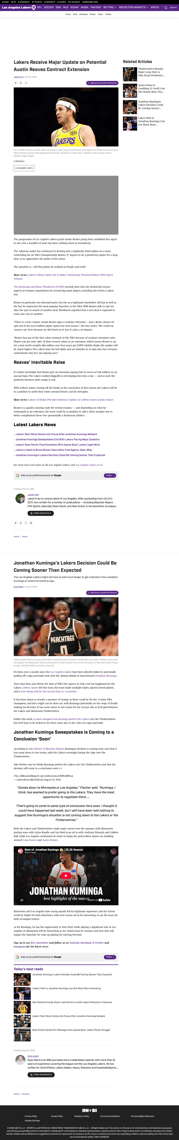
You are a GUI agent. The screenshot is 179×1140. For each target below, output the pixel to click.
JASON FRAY (33, 495)
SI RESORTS (49, 2)
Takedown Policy (81, 1116)
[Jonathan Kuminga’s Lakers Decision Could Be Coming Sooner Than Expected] (144, 107)
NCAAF (74, 7)
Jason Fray (19, 77)
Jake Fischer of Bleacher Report (46, 748)
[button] (110, 7)
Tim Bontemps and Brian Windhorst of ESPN (39, 286)
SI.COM (5, 2)
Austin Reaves (49, 840)
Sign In (173, 8)
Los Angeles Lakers (24, 168)
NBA (58, 7)
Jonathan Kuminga (106, 675)
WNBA (84, 7)
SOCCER (49, 7)
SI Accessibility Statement (142, 1116)
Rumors (25, 1094)
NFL (39, 7)
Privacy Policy (31, 1116)
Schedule (83, 14)
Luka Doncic (30, 840)
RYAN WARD (33, 1056)
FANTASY (96, 7)
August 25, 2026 (52, 779)
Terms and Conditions (110, 1116)
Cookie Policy (57, 1116)
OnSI (75, 14)
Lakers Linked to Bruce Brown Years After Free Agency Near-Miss (54, 450)
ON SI (13, 2)
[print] (31, 523)
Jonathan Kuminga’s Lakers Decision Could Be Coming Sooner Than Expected (60, 455)
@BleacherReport (29, 776)
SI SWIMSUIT (24, 2)
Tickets (108, 14)
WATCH (155, 7)
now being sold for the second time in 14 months (48, 691)
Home (68, 14)
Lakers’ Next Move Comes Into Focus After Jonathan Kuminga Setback (56, 434)
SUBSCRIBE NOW (90, 2)
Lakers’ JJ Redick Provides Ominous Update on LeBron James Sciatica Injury (70, 399)
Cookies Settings (32, 1121)
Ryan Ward (18, 587)
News (24, 537)
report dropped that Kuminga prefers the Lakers (62, 719)
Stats (100, 14)
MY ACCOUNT (74, 2)
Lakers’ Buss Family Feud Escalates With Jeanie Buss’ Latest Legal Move (58, 445)
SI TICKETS (37, 2)
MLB (65, 7)
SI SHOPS (61, 2)
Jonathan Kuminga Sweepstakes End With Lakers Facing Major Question (57, 439)
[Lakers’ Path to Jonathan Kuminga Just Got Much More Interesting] (144, 123)
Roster (93, 14)
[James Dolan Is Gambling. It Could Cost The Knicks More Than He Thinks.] (144, 91)
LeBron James (30, 687)
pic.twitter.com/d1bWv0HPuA (56, 776)
